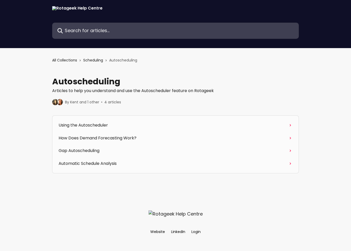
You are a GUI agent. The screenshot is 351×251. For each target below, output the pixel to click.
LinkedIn (178, 231)
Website (157, 231)
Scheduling (93, 60)
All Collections (64, 60)
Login (196, 231)
